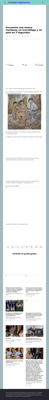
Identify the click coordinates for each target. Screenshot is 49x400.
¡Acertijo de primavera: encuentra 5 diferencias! (14, 361)
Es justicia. (8, 338)
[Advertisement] (24, 16)
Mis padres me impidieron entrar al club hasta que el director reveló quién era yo (14, 314)
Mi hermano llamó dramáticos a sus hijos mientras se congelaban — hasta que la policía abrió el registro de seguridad (14, 289)
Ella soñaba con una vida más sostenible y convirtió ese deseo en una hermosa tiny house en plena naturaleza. (34, 315)
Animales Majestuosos (19, 2)
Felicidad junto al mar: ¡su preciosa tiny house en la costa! (34, 339)
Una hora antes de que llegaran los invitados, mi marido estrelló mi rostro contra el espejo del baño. (34, 289)
